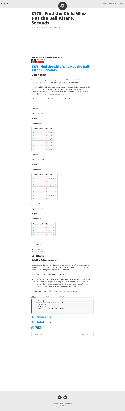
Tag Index (112, 4)
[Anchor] (52, 22)
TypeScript (61, 296)
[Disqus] (62, 363)
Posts (104, 4)
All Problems (41, 317)
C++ (39, 296)
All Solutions (41, 322)
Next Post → (86, 334)
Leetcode (5, 4)
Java (33, 296)
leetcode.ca (68, 403)
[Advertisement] (62, 42)
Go (53, 296)
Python (46, 296)
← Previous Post (40, 334)
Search (121, 4)
